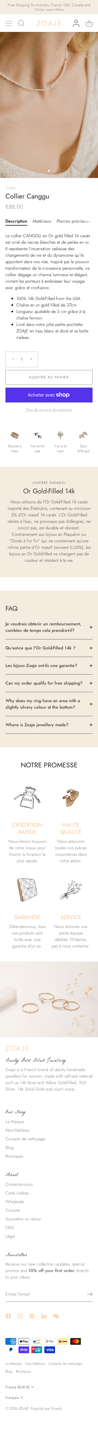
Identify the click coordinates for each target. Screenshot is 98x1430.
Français (12, 1397)
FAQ (9, 1227)
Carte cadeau (17, 1193)
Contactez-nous (19, 1184)
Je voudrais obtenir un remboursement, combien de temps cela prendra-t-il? (43, 627)
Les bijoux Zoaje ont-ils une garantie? (41, 665)
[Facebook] (8, 1316)
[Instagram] (20, 1316)
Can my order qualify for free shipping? (43, 683)
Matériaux (42, 221)
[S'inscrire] (90, 1294)
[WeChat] (56, 1316)
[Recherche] (21, 24)
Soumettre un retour (23, 1219)
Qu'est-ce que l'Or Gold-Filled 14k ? (40, 648)
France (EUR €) (17, 1387)
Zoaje (10, 187)
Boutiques (14, 1156)
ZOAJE (24, 1408)
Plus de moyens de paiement (49, 409)
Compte (12, 1210)
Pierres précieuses (75, 221)
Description (16, 221)
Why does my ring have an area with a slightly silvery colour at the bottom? (42, 704)
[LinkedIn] (44, 1316)
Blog (9, 1147)
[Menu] (9, 23)
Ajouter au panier (49, 377)
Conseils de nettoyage (25, 1139)
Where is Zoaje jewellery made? (36, 725)
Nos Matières (17, 1130)
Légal (10, 1236)
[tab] (19, 221)
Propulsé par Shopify (46, 1408)
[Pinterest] (32, 1316)
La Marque (14, 1121)
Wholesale (14, 1201)
